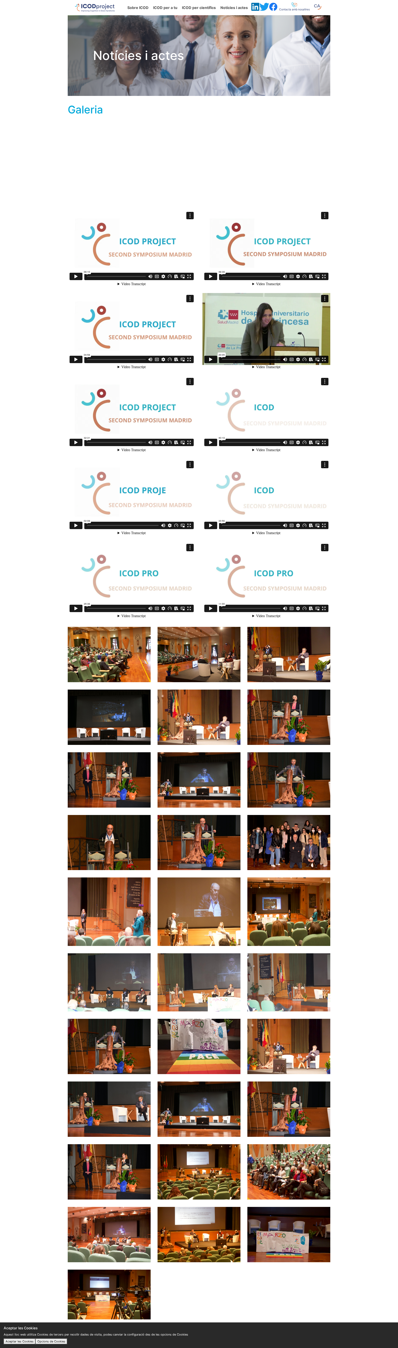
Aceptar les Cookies (20, 1341)
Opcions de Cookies (51, 1341)
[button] (317, 7)
